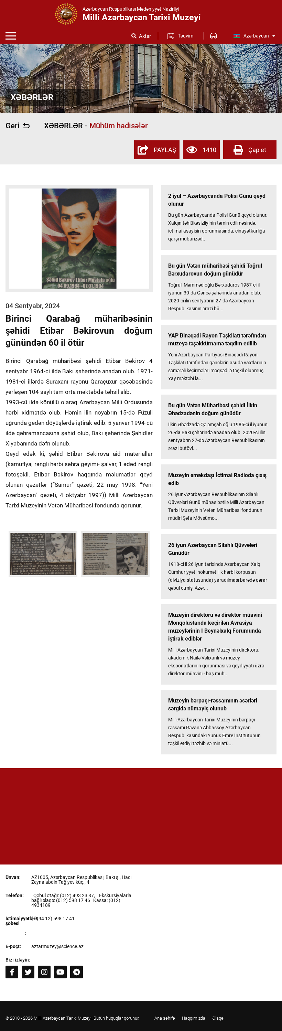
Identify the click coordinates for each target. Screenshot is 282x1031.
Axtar (145, 36)
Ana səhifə (164, 1018)
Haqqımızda (193, 1018)
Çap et (257, 149)
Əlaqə (218, 1018)
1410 (209, 149)
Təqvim (185, 35)
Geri (13, 126)
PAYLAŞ (165, 149)
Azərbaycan (256, 35)
